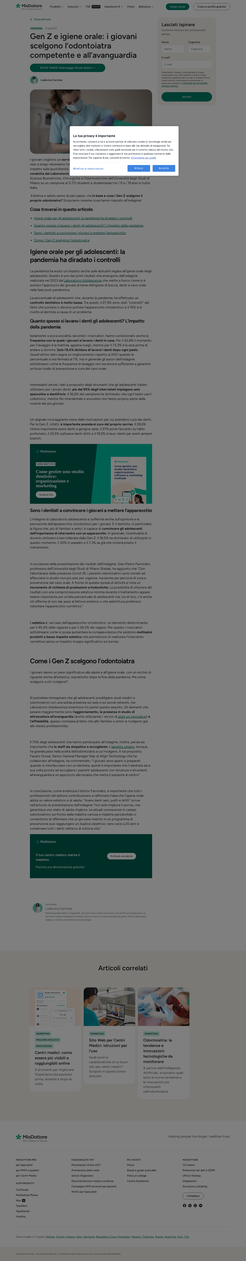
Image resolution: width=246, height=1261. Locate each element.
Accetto (164, 168)
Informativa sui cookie (143, 157)
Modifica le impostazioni (88, 168)
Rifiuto (139, 168)
